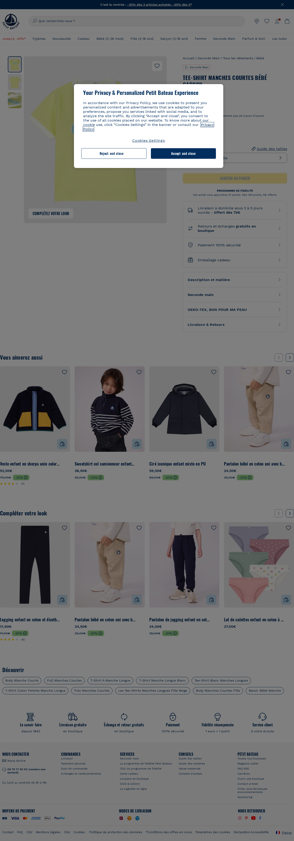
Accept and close (183, 153)
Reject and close (112, 153)
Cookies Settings (148, 140)
